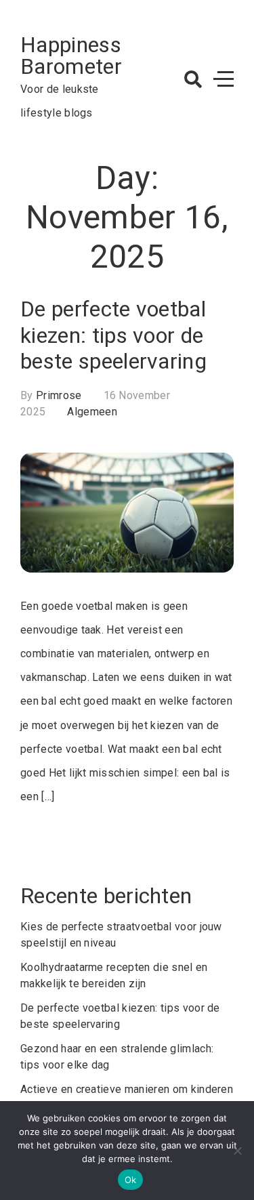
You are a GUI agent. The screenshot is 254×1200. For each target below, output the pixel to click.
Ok (131, 1179)
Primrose (59, 395)
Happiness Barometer (71, 55)
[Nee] (237, 1150)
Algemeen (92, 411)
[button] (193, 79)
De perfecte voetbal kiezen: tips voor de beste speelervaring (113, 335)
